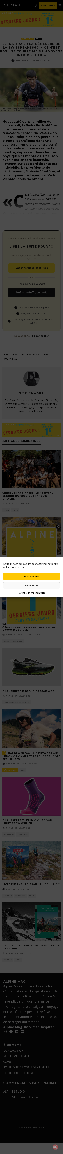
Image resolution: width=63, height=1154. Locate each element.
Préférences (31, 585)
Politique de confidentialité (31, 592)
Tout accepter (31, 576)
